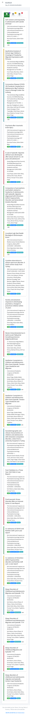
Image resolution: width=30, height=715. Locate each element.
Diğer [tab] (20, 14)
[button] (2, 2)
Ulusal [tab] (14, 14)
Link (8, 45)
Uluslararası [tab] (7, 14)
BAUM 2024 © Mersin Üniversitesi (15, 713)
